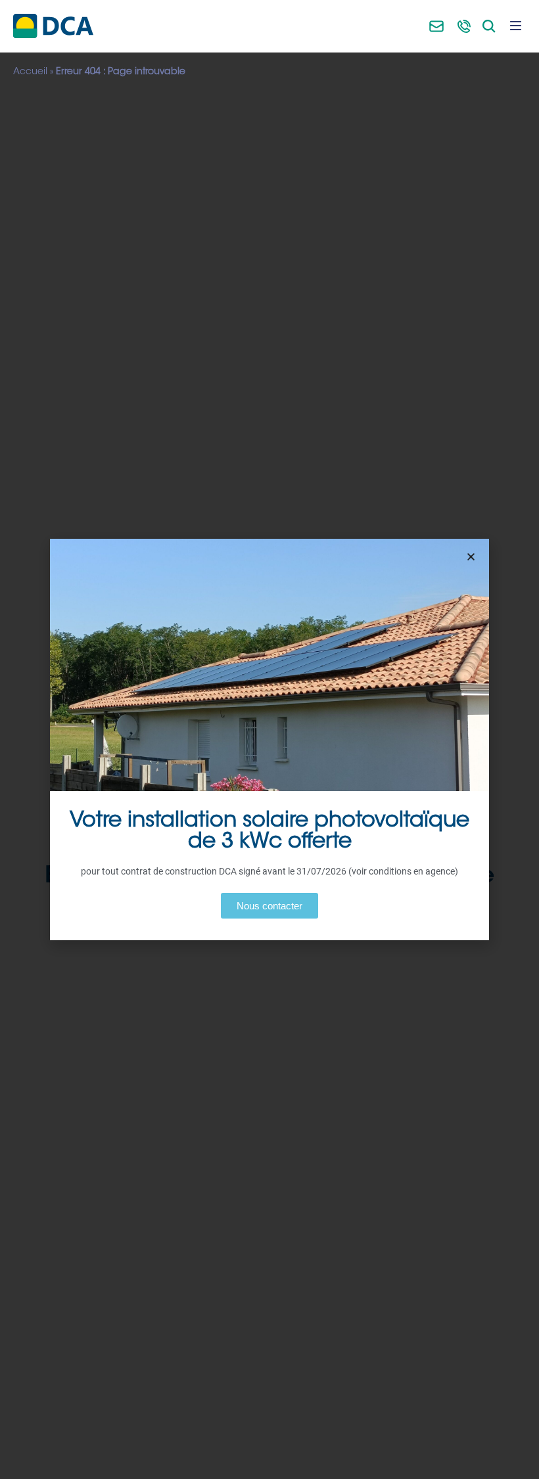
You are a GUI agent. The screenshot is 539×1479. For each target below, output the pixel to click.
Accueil (30, 72)
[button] (471, 557)
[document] (269, 739)
